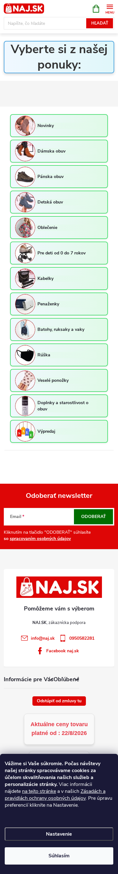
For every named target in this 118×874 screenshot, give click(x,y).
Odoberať (93, 517)
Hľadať (99, 23)
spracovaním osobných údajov (40, 539)
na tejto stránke (39, 791)
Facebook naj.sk (62, 651)
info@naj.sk (43, 638)
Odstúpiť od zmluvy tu (59, 701)
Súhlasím (59, 855)
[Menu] (109, 8)
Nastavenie (59, 834)
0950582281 (81, 638)
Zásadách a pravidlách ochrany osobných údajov (55, 795)
